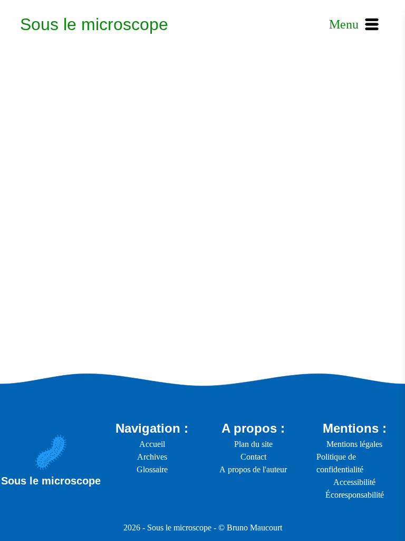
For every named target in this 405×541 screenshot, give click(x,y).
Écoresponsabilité (354, 494)
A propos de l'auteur (253, 469)
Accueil (152, 444)
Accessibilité (354, 482)
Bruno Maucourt (254, 527)
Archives (152, 456)
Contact (253, 456)
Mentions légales (354, 444)
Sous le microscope (94, 24)
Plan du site (253, 444)
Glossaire (152, 469)
